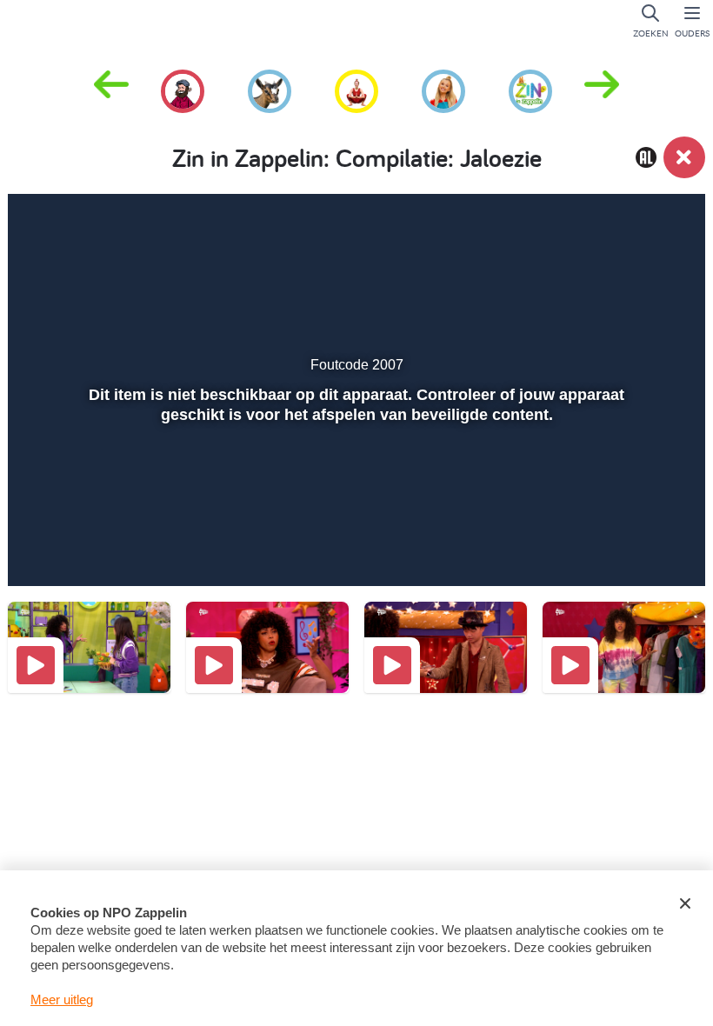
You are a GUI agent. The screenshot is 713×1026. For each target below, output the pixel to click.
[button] (601, 89)
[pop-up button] (627, 547)
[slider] (354, 510)
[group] (182, 88)
